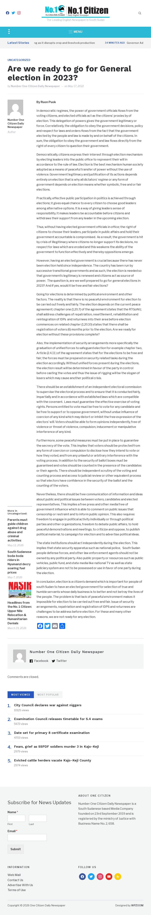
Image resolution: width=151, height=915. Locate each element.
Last (31, 824)
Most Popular (48, 694)
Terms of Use (17, 890)
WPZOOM (137, 905)
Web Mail (14, 875)
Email (12, 831)
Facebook (41, 661)
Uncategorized (19, 59)
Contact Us (15, 880)
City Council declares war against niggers (47, 705)
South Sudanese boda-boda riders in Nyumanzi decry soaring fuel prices (19, 562)
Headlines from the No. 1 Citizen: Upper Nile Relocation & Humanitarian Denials (20, 613)
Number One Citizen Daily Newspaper (35, 86)
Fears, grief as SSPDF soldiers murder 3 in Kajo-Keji (56, 746)
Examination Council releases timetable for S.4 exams (58, 719)
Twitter (61, 661)
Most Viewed (20, 694)
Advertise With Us (20, 885)
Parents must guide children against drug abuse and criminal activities (18, 530)
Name (13, 812)
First (10, 824)
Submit (15, 849)
